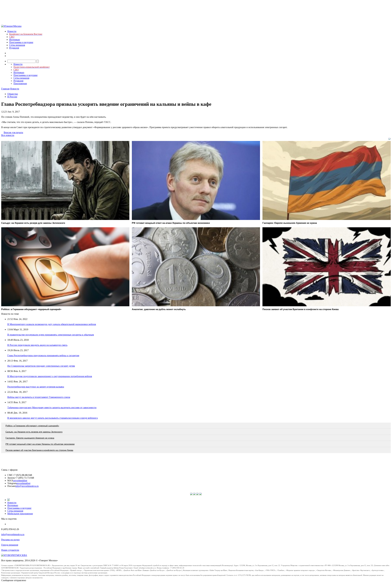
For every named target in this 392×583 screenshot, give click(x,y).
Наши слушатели (10, 550)
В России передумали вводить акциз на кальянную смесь (37, 345)
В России (12, 96)
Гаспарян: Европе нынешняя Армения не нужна (30, 438)
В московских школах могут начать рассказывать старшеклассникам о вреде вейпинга (52, 418)
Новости (11, 31)
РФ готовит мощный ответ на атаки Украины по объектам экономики (40, 444)
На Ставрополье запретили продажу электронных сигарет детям (41, 366)
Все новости (7, 135)
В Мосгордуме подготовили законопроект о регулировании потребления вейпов (49, 376)
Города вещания (9, 545)
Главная (5, 88)
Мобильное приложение (20, 513)
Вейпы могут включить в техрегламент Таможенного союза (38, 397)
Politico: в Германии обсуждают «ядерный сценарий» (32, 425)
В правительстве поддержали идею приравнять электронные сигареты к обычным (50, 334)
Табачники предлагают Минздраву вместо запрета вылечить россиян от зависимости (51, 407)
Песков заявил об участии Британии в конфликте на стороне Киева (39, 450)
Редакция (14, 48)
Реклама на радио (10, 539)
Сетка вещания (17, 45)
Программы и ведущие (21, 42)
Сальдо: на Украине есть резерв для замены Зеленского (34, 432)
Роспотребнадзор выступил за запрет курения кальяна (35, 386)
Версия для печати (13, 132)
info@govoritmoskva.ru (27, 486)
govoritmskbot (20, 480)
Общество (12, 94)
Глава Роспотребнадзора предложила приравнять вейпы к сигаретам (43, 355)
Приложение (20, 83)
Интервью (14, 39)
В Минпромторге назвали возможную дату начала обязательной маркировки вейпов (51, 324)
